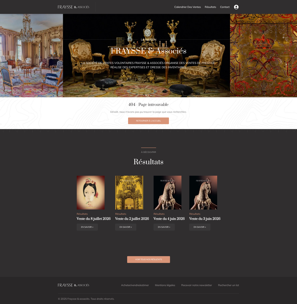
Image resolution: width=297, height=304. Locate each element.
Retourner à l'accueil (148, 121)
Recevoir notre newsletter (196, 285)
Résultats (210, 6)
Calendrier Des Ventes (187, 6)
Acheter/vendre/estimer (135, 285)
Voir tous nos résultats (148, 259)
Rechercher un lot (228, 285)
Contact (225, 6)
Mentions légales (165, 285)
